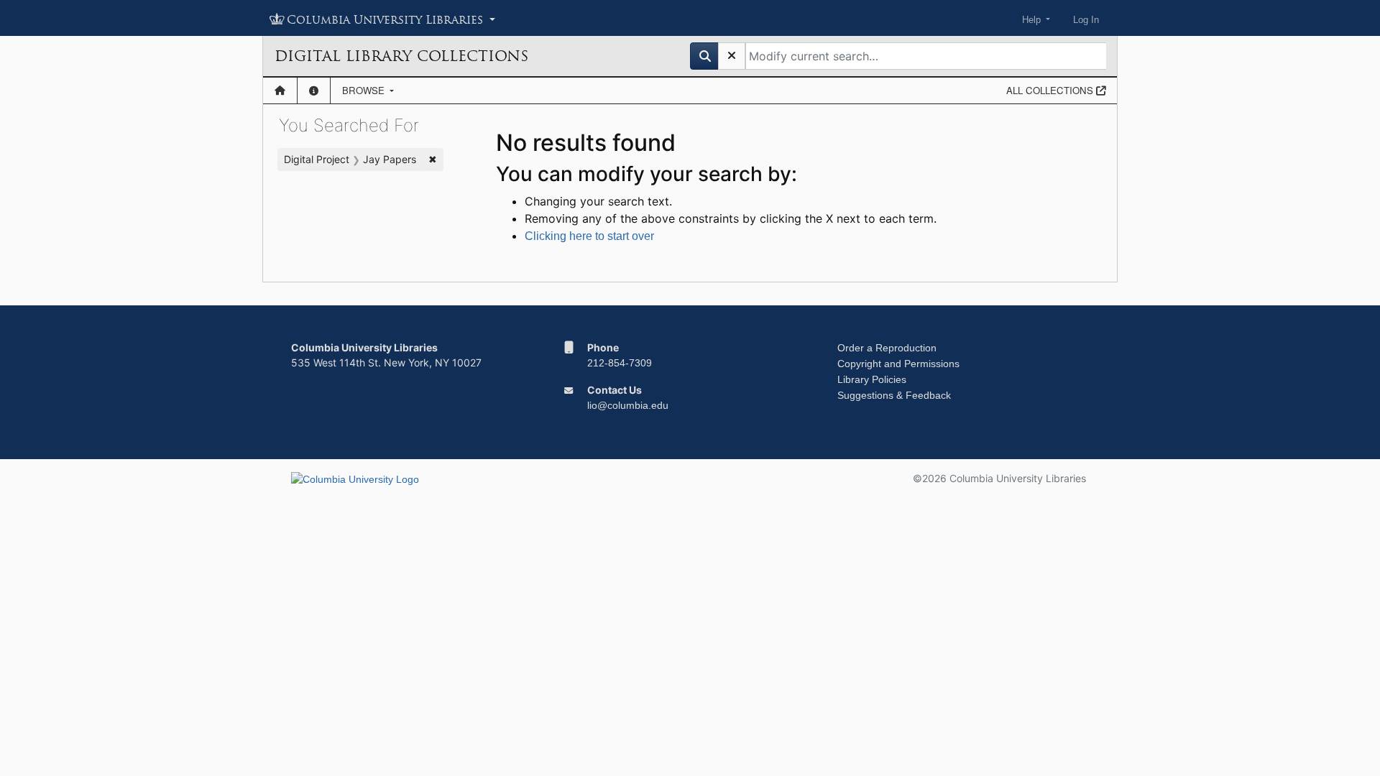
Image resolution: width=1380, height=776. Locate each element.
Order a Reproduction (887, 348)
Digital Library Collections (401, 56)
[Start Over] (731, 56)
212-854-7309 (619, 363)
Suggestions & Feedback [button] (894, 395)
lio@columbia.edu (627, 405)
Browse (364, 90)
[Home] (280, 90)
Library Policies (871, 379)
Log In (1086, 19)
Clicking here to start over (589, 236)
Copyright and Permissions (898, 363)
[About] (314, 90)
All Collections (1051, 90)
